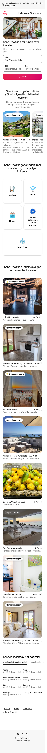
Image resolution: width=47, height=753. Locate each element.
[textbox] (13, 68)
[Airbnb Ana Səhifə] (5, 13)
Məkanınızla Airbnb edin (29, 13)
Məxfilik (19, 741)
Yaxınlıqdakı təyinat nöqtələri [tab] (15, 662)
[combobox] (22, 60)
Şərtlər (27, 741)
